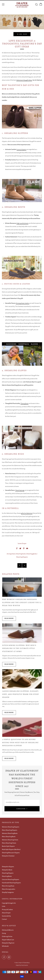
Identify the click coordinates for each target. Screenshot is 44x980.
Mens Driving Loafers (8, 889)
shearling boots (21, 554)
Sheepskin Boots (7, 870)
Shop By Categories (8, 892)
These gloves (24, 403)
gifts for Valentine (26, 513)
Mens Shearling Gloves (9, 843)
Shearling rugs (19, 490)
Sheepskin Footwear (8, 856)
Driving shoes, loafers (22, 303)
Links (3, 906)
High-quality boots (22, 223)
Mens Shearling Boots (8, 836)
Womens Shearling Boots (10, 833)
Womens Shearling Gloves (10, 840)
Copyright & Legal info (9, 903)
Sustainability (6, 916)
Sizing (4, 933)
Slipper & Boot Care (8, 940)
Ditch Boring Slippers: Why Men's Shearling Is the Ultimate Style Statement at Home (19, 648)
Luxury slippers (21, 149)
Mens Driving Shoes (8, 886)
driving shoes (11, 554)
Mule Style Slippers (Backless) (11, 849)
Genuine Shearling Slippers (10, 879)
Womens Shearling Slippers (10, 827)
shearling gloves (31, 554)
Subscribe (21, 808)
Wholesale (5, 946)
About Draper (6, 913)
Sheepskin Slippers (8, 866)
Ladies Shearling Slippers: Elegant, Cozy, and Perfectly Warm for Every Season (20, 694)
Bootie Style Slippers (8, 846)
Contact (4, 919)
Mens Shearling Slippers (9, 830)
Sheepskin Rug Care (8, 943)
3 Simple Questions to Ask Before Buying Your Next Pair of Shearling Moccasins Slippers (20, 742)
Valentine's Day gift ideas (24, 80)
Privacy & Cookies (7, 909)
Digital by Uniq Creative (22, 965)
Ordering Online (7, 936)
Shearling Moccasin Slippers (11, 852)
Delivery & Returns (8, 930)
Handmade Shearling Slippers (11, 883)
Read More (9, 618)
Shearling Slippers (22, 557)
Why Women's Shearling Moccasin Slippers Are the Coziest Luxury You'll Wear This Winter (22, 602)
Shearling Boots (7, 876)
